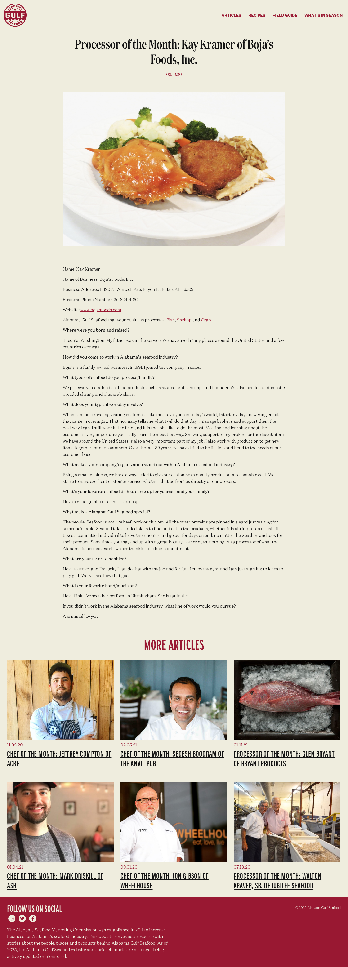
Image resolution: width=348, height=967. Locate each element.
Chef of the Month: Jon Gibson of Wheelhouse (164, 880)
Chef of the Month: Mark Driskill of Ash (55, 880)
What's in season (323, 15)
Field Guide (284, 15)
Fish (170, 320)
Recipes (256, 15)
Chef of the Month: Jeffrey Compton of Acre (59, 758)
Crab (206, 320)
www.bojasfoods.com (100, 310)
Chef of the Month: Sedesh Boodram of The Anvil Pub (172, 758)
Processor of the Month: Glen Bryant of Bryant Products (284, 758)
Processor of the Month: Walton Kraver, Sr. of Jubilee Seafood (277, 880)
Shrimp (184, 320)
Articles (231, 15)
